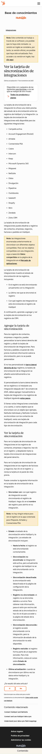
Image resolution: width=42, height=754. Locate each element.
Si (9, 688)
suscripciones (21, 89)
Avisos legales (17, 731)
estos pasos (25, 398)
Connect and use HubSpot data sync (17, 716)
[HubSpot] (3, 3)
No (21, 688)
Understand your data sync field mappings (20, 721)
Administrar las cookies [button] (21, 740)
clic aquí (9, 60)
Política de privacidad (20, 736)
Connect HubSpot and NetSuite (16, 712)
